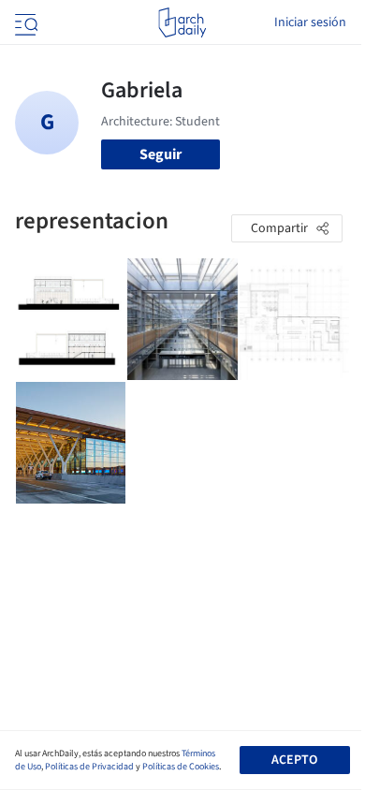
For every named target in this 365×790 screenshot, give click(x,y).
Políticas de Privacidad (89, 766)
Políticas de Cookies (180, 766)
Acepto (294, 760)
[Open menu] (24, 22)
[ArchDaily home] (182, 22)
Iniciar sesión (310, 22)
